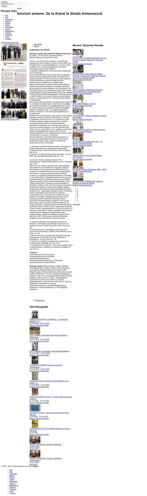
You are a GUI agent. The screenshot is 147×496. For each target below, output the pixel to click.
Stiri (6, 16)
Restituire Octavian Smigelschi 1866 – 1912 (89, 169)
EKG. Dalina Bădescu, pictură (84, 104)
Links (7, 37)
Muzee (7, 23)
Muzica (8, 21)
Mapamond (9, 31)
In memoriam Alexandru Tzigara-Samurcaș (89, 130)
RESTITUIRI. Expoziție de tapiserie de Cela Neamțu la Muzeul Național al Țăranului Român (89, 60)
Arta (6, 17)
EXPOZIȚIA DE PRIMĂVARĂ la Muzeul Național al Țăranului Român (88, 182)
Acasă (19, 8)
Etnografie (9, 27)
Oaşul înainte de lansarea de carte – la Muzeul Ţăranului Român (87, 142)
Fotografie (9, 19)
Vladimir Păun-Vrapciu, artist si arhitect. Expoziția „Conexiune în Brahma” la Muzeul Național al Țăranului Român (89, 76)
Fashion (8, 33)
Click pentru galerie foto (10, 43)
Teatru (7, 25)
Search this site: (7, 4)
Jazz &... (8, 29)
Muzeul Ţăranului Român (39, 325)
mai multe (33, 464)
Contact (8, 39)
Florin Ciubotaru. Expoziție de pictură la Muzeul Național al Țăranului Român (88, 91)
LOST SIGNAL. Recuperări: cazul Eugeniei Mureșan (50, 351)
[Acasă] (4, 2)
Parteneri (8, 35)
